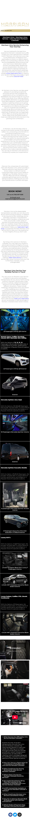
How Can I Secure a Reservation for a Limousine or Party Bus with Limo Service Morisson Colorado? (15, 764)
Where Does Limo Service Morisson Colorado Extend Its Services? (13, 776)
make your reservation (21, 298)
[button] (15, 737)
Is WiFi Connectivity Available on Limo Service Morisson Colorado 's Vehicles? (14, 789)
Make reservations (15, 257)
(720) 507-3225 (18, 76)
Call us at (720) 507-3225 (15, 194)
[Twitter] (15, 815)
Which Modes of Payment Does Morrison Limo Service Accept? (14, 805)
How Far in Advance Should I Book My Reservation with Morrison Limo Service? (14, 800)
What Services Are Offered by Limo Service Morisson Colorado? (16, 737)
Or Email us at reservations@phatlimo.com (15, 198)
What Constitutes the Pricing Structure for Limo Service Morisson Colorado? (13, 770)
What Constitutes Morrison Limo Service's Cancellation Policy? (15, 794)
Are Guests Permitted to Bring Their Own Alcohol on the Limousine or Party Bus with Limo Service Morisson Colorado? (13, 783)
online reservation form (14, 73)
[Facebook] (10, 815)
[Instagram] (20, 815)
